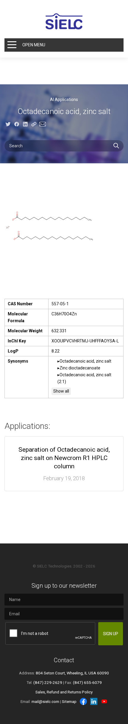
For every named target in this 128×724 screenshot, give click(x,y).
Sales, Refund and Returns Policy (64, 692)
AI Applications (64, 99)
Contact (64, 660)
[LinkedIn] (93, 701)
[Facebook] (83, 701)
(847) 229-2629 (47, 682)
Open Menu (33, 44)
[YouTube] (104, 701)
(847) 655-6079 (87, 682)
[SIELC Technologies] (64, 21)
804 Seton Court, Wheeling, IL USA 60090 (72, 673)
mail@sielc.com (45, 701)
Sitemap (69, 701)
